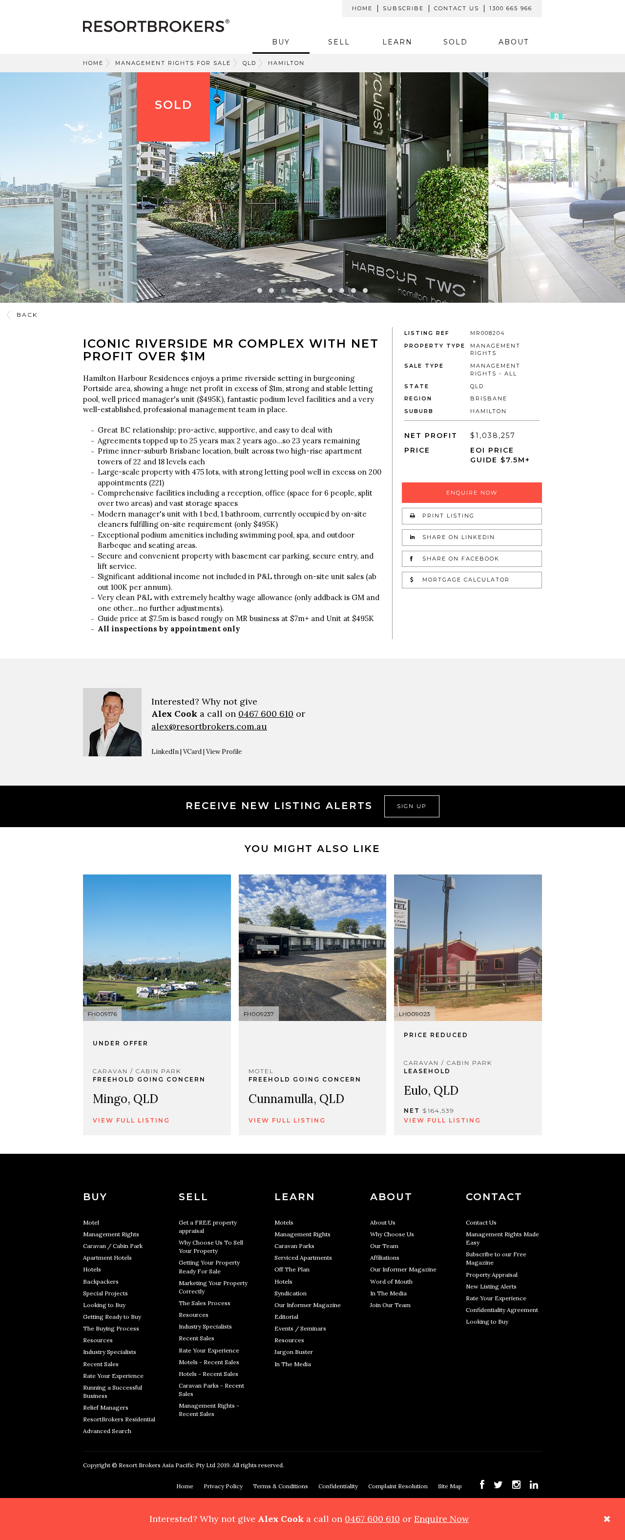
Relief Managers (105, 1407)
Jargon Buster (293, 1351)
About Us (383, 1222)
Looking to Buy (104, 1305)
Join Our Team (390, 1305)
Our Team (384, 1245)
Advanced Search (107, 1431)
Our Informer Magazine (307, 1305)
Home (362, 8)
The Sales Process (204, 1303)
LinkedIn (165, 752)
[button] (260, 290)
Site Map (450, 1486)
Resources (98, 1340)
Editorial (286, 1316)
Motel (91, 1222)
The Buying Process (111, 1328)
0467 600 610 (265, 713)
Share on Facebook (460, 558)
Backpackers (101, 1281)
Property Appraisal (492, 1274)
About (514, 42)
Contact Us (456, 8)
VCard (192, 752)
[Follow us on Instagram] (516, 1485)
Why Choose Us (392, 1234)
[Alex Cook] (112, 722)
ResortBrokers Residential (119, 1419)
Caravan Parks (294, 1245)
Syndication (290, 1293)
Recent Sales (101, 1364)
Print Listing (447, 515)
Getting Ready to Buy (112, 1316)
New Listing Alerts (491, 1286)
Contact (494, 1197)
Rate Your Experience (113, 1375)
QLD (249, 63)
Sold (455, 42)
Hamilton (286, 63)
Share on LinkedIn (457, 537)
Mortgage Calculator (465, 579)
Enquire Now (472, 492)
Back (27, 314)
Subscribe (403, 8)
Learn (397, 42)
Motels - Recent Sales (209, 1362)
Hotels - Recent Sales (208, 1373)
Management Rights (111, 1234)
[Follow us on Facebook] (482, 1485)
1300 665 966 (510, 8)
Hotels (92, 1269)
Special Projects (105, 1293)
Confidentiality (338, 1486)
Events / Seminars (300, 1328)
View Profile (224, 752)
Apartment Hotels (107, 1257)
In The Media (292, 1364)
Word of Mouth (391, 1281)
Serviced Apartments (303, 1257)
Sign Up (412, 806)
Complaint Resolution (398, 1486)
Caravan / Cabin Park (113, 1245)
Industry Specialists (109, 1351)
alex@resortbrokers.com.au (209, 726)
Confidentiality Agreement (502, 1309)
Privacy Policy (224, 1486)
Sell (339, 42)
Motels (283, 1222)
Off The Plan (292, 1269)
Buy (281, 42)
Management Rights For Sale (173, 63)
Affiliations (384, 1257)
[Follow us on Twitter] (498, 1485)
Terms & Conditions (281, 1486)
